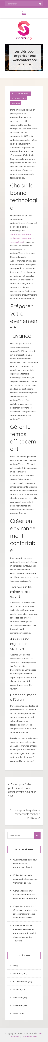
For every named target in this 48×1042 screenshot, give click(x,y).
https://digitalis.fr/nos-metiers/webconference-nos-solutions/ (22, 238)
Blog (15, 965)
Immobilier (18, 1005)
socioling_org (21, 94)
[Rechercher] (40, 3)
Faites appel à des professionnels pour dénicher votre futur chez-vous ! (22, 790)
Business (16, 103)
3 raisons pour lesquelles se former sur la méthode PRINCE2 (25, 814)
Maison (16, 1013)
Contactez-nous (29, 1036)
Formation (18, 997)
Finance (17, 989)
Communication (20, 981)
